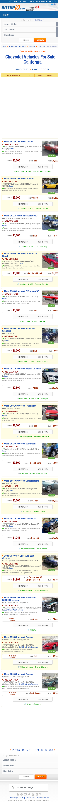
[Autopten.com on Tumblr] (37, 794)
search (40, 40)
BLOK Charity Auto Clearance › (14, 610)
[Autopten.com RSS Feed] (40, 794)
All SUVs (33, 630)
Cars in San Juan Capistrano (41, 171)
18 (38, 750)
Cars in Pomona (41, 549)
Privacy (39, 798)
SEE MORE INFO (23, 167)
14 (23, 750)
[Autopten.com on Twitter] (29, 794)
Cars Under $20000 (26, 474)
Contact (46, 798)
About (29, 798)
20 (46, 750)
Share (55, 4)
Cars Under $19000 (25, 437)
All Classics (27, 511)
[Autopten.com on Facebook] (18, 794)
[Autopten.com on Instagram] (25, 794)
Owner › (11, 149)
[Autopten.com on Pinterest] (21, 794)
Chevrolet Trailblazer (41, 437)
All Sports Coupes (27, 549)
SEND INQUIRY (43, 167)
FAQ (34, 798)
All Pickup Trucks (26, 591)
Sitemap (22, 798)
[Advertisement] (29, 107)
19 (42, 750)
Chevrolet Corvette (41, 209)
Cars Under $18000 (26, 399)
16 (30, 750)
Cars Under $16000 (22, 171)
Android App (13, 798)
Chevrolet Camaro (41, 667)
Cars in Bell (41, 321)
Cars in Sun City (41, 246)
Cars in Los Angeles (41, 399)
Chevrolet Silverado (41, 362)
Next (51, 750)
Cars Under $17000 (26, 362)
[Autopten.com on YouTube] (33, 794)
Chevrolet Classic (39, 511)
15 (27, 750)
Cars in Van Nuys (41, 474)
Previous (15, 750)
